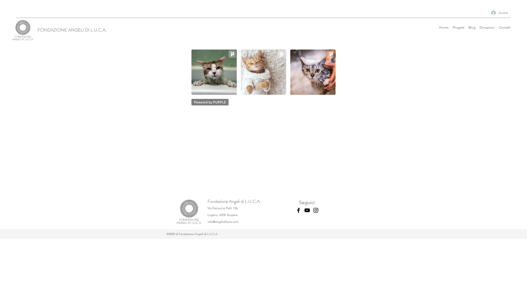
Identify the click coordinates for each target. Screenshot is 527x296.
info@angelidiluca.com (223, 222)
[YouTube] (307, 210)
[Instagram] (315, 210)
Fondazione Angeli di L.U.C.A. (234, 201)
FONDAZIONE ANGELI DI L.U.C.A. (71, 30)
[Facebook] (298, 210)
